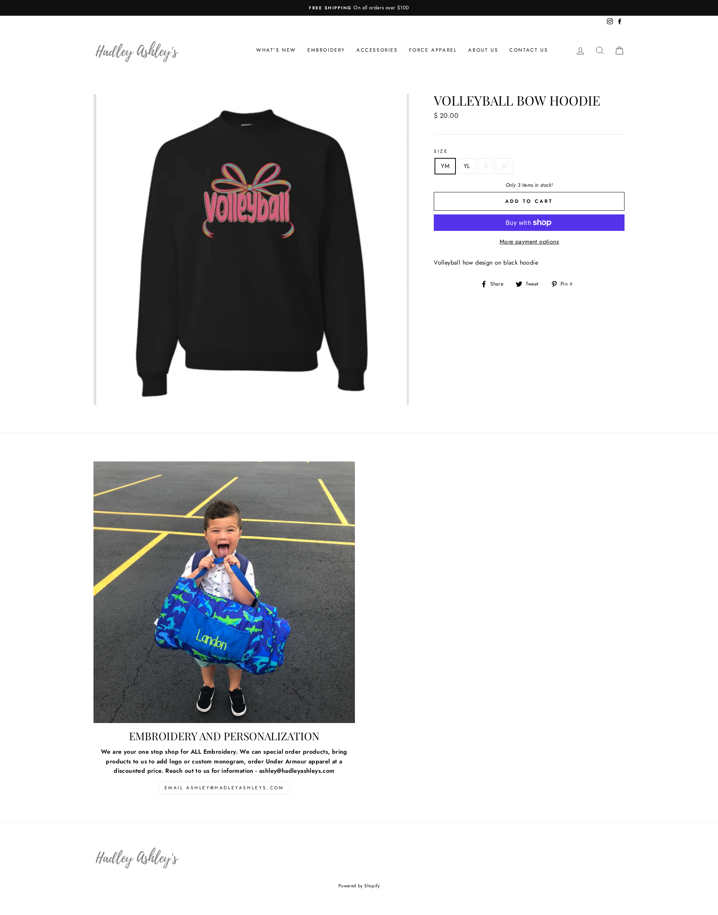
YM (445, 166)
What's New (276, 50)
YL (467, 166)
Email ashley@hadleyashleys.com (224, 787)
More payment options (529, 241)
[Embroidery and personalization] (224, 592)
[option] (359, 8)
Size (441, 151)
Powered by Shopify (359, 885)
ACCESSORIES (377, 50)
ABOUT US (483, 50)
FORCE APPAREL (433, 50)
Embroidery (326, 50)
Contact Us (528, 50)
